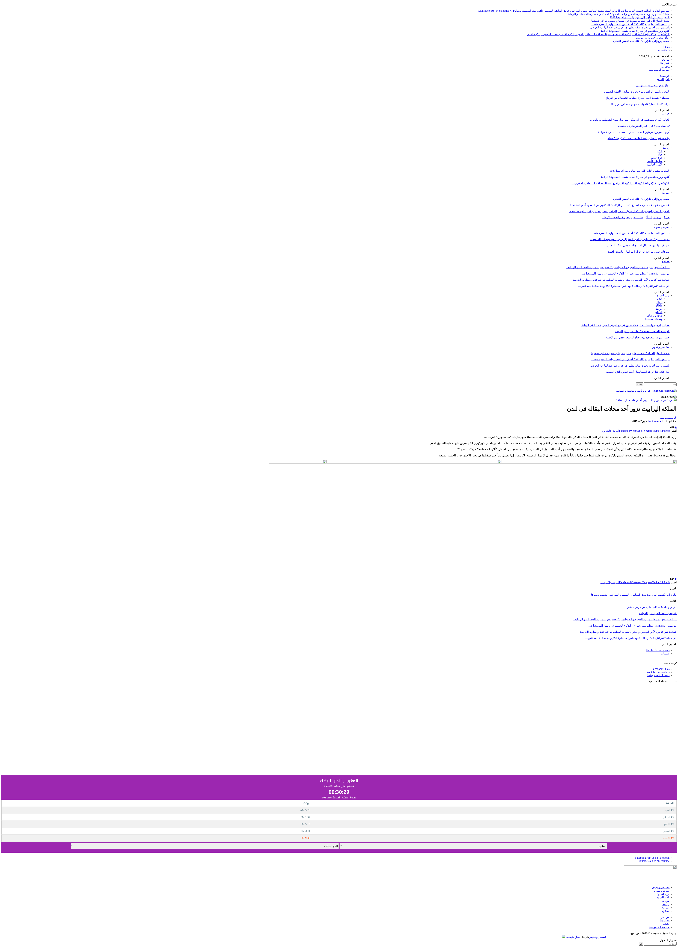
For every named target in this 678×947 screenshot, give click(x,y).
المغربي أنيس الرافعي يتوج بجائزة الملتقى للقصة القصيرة (636, 91)
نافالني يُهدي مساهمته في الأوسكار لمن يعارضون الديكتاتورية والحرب (629, 119)
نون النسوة (663, 295)
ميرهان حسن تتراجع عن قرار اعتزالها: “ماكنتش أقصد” (638, 251)
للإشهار (665, 66)
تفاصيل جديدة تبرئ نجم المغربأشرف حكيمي (644, 125)
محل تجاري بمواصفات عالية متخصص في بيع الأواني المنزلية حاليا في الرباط (625, 325)
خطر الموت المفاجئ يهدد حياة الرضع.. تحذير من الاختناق (637, 337)
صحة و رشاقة (654, 315)
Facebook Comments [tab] (658, 650)
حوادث (666, 113)
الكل (659, 151)
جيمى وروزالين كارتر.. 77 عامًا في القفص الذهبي (641, 40)
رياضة (666, 147)
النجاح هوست (573, 936)
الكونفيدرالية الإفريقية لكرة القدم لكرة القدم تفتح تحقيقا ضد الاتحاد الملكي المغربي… (621, 183)
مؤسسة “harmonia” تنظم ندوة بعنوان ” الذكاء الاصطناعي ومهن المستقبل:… (625, 273)
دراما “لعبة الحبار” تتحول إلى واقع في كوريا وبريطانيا (639, 103)
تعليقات (665, 653)
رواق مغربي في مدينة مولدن (653, 37)
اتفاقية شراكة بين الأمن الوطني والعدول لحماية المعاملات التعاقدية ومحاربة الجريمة (621, 279)
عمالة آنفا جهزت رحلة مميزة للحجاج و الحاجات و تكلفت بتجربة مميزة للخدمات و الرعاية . (618, 14)
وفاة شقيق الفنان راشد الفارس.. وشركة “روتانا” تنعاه (639, 138)
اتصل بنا (665, 62)
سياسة (666, 192)
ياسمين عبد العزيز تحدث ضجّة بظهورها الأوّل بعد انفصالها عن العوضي (630, 27)
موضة (658, 308)
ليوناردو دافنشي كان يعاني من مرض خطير (652, 607)
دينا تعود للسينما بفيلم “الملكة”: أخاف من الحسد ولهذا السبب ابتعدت (630, 24)
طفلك (659, 305)
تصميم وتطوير (598, 936)
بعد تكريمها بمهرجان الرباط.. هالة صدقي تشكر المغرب (638, 245)
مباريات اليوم (654, 161)
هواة (660, 154)
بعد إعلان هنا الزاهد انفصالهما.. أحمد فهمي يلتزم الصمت (638, 371)
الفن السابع (663, 79)
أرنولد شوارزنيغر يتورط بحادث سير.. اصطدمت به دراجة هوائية (634, 132)
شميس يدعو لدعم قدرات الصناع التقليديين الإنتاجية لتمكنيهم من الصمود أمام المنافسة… (618, 204)
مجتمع (666, 261)
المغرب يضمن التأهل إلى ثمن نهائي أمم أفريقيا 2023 (640, 17)
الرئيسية (665, 75)
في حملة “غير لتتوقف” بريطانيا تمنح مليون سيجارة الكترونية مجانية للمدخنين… (624, 285)
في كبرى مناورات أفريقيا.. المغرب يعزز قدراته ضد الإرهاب (636, 217)
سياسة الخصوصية (659, 69)
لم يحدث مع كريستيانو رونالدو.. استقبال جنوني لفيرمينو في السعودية (630, 239)
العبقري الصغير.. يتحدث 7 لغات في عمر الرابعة (642, 331)
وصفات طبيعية (653, 318)
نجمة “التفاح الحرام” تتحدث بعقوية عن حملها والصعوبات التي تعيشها (630, 20)
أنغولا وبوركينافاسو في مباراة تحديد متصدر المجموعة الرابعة (635, 30)
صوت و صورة (661, 226)
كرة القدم (656, 157)
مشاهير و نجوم (661, 347)
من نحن (665, 59)
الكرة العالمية (654, 164)
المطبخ (658, 312)
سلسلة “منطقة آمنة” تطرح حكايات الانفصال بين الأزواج (637, 97)
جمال (659, 302)
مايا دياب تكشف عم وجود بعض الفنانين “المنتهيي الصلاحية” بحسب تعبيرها (634, 594)
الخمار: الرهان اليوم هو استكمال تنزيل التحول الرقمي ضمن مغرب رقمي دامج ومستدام (619, 211)
